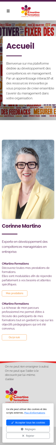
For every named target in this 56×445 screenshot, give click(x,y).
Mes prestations (14, 293)
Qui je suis (14, 337)
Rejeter (30, 435)
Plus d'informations (34, 412)
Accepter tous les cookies (30, 422)
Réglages (30, 429)
